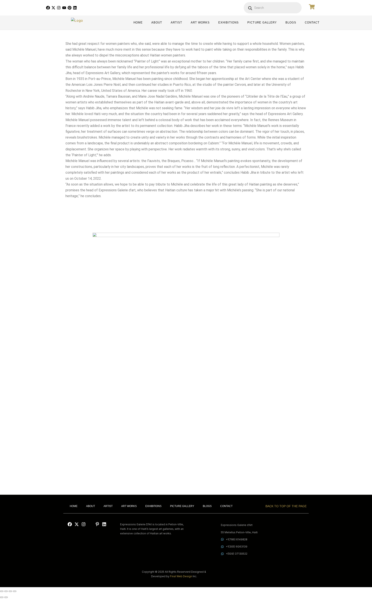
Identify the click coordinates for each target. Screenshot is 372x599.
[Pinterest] (69, 8)
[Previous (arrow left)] (1, 597)
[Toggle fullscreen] (6, 591)
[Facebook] (48, 8)
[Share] (10, 591)
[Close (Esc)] (14, 591)
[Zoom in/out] (1, 591)
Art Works (200, 22)
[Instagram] (59, 8)
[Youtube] (64, 8)
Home (138, 22)
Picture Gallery (262, 22)
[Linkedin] (75, 8)
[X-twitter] (53, 8)
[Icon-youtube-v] (90, 524)
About (156, 22)
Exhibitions (228, 22)
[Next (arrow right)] (6, 597)
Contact (312, 22)
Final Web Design (181, 576)
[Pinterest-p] (97, 524)
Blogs (290, 22)
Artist (176, 22)
